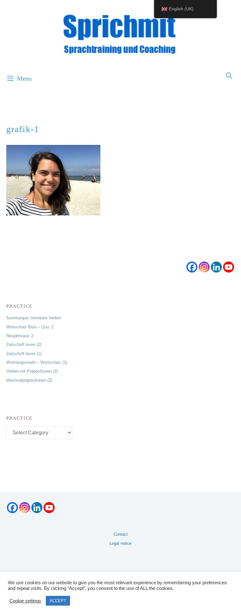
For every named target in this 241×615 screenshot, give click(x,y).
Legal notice (120, 543)
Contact (121, 534)
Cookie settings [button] (25, 600)
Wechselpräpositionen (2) (29, 380)
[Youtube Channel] (228, 267)
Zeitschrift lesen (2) (23, 344)
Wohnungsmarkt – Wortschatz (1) (36, 362)
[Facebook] (191, 267)
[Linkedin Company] (216, 267)
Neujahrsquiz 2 (19, 335)
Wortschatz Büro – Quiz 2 (29, 327)
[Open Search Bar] (229, 76)
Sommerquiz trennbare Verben (33, 317)
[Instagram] (204, 267)
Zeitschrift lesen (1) (23, 353)
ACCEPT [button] (58, 600)
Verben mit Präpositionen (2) (32, 371)
